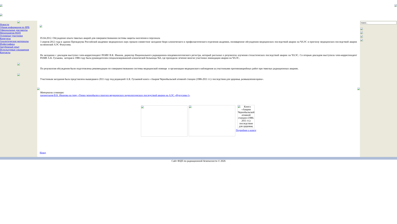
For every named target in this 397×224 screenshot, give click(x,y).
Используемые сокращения (14, 49)
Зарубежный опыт (9, 47)
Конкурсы (5, 38)
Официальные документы (14, 30)
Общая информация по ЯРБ (14, 27)
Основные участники (11, 35)
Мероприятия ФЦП (10, 33)
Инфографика (7, 44)
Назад (43, 152)
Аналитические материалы (14, 41)
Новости (4, 24)
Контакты (5, 52)
